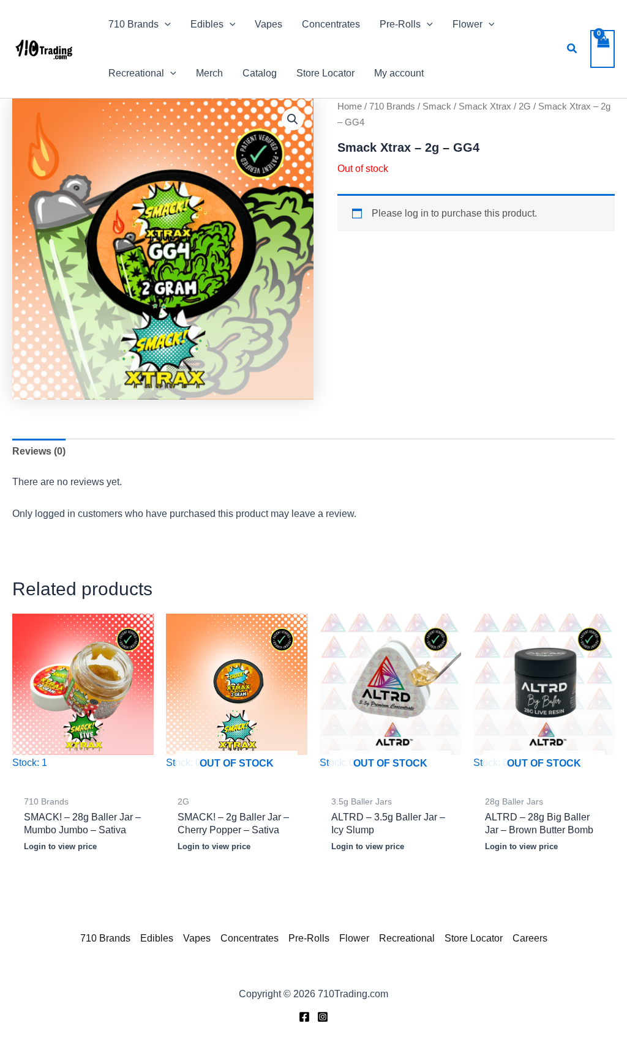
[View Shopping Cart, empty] (602, 49)
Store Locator (474, 938)
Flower (354, 938)
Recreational (407, 938)
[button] (165, 24)
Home (349, 106)
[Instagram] (322, 1016)
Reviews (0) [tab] (39, 451)
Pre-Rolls (308, 938)
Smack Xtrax (485, 106)
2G (525, 106)
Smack (436, 106)
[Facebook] (304, 1016)
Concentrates (249, 938)
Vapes (197, 938)
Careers (529, 938)
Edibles (156, 938)
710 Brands (392, 106)
